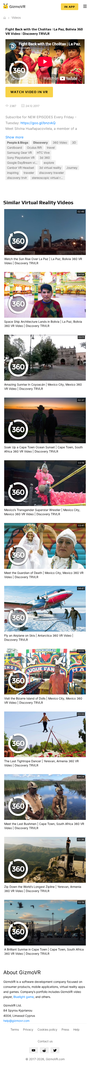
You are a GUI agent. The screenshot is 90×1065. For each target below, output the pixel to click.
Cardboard (14, 147)
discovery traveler (51, 172)
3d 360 (45, 157)
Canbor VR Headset (20, 167)
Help (76, 1029)
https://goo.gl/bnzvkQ (38, 123)
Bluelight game (23, 997)
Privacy (28, 1029)
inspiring (13, 172)
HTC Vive (43, 152)
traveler (29, 172)
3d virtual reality (50, 167)
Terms (14, 1029)
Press (65, 1029)
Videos (16, 17)
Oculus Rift (34, 147)
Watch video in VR (29, 92)
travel (51, 147)
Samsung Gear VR (19, 152)
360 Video (60, 142)
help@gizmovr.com (16, 1020)
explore (49, 162)
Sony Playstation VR (21, 157)
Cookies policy (47, 1029)
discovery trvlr (17, 177)
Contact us (45, 1041)
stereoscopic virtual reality (48, 177)
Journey (71, 167)
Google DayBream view (23, 162)
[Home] (4, 17)
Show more (14, 137)
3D (74, 142)
